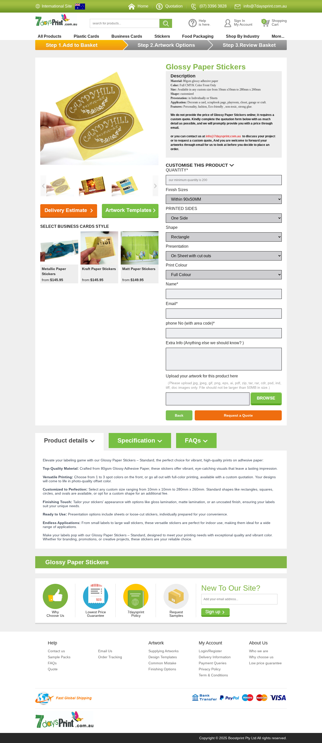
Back (179, 415)
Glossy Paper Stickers (206, 67)
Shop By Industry (242, 36)
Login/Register (210, 651)
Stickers (162, 36)
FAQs (52, 663)
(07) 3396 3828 (213, 6)
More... (278, 36)
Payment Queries (212, 663)
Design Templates (162, 657)
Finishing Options (162, 669)
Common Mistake (162, 663)
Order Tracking (110, 657)
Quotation (174, 6)
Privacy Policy (210, 669)
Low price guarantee (265, 663)
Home (143, 6)
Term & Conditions (213, 675)
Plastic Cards (86, 36)
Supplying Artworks (163, 651)
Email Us (105, 651)
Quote (53, 669)
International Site (57, 6)
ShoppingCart (275, 22)
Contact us (56, 651)
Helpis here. (205, 22)
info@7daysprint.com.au (265, 6)
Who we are (258, 651)
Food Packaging (198, 36)
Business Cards (126, 36)
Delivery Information (215, 657)
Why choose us (261, 657)
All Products (49, 36)
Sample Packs (59, 657)
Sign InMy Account (243, 22)
